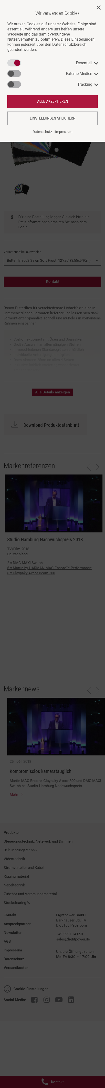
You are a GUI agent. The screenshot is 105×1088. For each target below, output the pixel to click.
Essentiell (84, 63)
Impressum (63, 132)
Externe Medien (79, 73)
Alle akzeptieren (52, 101)
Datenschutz (42, 132)
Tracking (84, 84)
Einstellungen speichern (52, 118)
